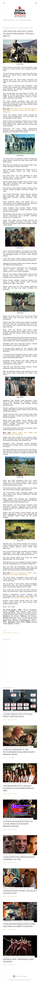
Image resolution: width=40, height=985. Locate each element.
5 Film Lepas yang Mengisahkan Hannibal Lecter (19, 858)
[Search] (36, 3)
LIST (16, 20)
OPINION (22, 20)
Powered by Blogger (21, 976)
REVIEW (11, 20)
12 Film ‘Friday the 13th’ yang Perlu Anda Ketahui (18, 715)
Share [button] (4, 630)
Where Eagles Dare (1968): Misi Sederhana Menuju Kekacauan (20, 433)
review (14, 632)
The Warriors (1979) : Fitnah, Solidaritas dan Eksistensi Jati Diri (18, 788)
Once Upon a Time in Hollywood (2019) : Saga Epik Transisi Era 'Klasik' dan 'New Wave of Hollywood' (20, 110)
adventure (9, 632)
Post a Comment (12, 719)
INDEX (5, 20)
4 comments (10, 964)
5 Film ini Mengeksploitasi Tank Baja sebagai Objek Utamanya (19, 925)
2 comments (10, 757)
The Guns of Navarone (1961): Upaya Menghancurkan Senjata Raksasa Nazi (20, 573)
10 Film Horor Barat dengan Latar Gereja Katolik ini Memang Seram (18, 823)
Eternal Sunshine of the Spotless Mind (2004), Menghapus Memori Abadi (19, 751)
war (18, 632)
